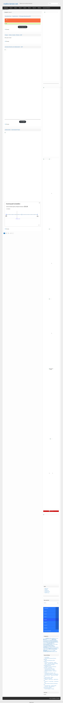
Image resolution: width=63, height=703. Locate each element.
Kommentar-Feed (47, 591)
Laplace (56, 644)
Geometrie (51, 642)
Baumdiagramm (53, 638)
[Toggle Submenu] (57, 608)
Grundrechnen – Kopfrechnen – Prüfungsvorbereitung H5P (18, 16)
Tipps (6, 23)
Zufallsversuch (54, 651)
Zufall (54, 650)
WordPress (54, 698)
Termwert (55, 648)
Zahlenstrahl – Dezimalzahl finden (12, 129)
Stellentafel (53, 647)
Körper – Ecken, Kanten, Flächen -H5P (13, 35)
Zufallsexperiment (47, 651)
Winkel (45, 650)
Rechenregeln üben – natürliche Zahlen (50, 685)
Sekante (51, 647)
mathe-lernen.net (11, 4)
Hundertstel (44, 643)
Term (53, 648)
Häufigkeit (49, 643)
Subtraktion (45, 648)
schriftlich (45, 647)
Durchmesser (45, 642)
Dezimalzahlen (54, 641)
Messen (49, 645)
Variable (47, 649)
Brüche (54, 639)
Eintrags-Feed (47, 590)
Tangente (50, 648)
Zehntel (48, 650)
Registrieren (46, 588)
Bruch (45, 639)
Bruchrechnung (49, 639)
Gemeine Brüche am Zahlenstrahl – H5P (14, 46)
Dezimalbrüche (46, 641)
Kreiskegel (53, 644)
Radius (50, 646)
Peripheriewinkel (46, 646)
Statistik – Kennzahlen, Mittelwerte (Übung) (51, 663)
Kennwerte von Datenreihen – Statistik (50, 662)
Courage (58, 698)
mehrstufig (45, 645)
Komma (52, 643)
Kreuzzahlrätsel (47, 657)
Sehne (48, 647)
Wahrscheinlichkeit (52, 649)
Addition (48, 638)
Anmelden (46, 589)
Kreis (51, 644)
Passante (52, 645)
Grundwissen (55, 642)
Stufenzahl (57, 647)
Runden (53, 646)
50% (44, 638)
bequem (57, 638)
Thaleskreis (44, 649)
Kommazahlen (46, 644)
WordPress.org (47, 592)
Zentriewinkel (51, 650)
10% (43, 638)
